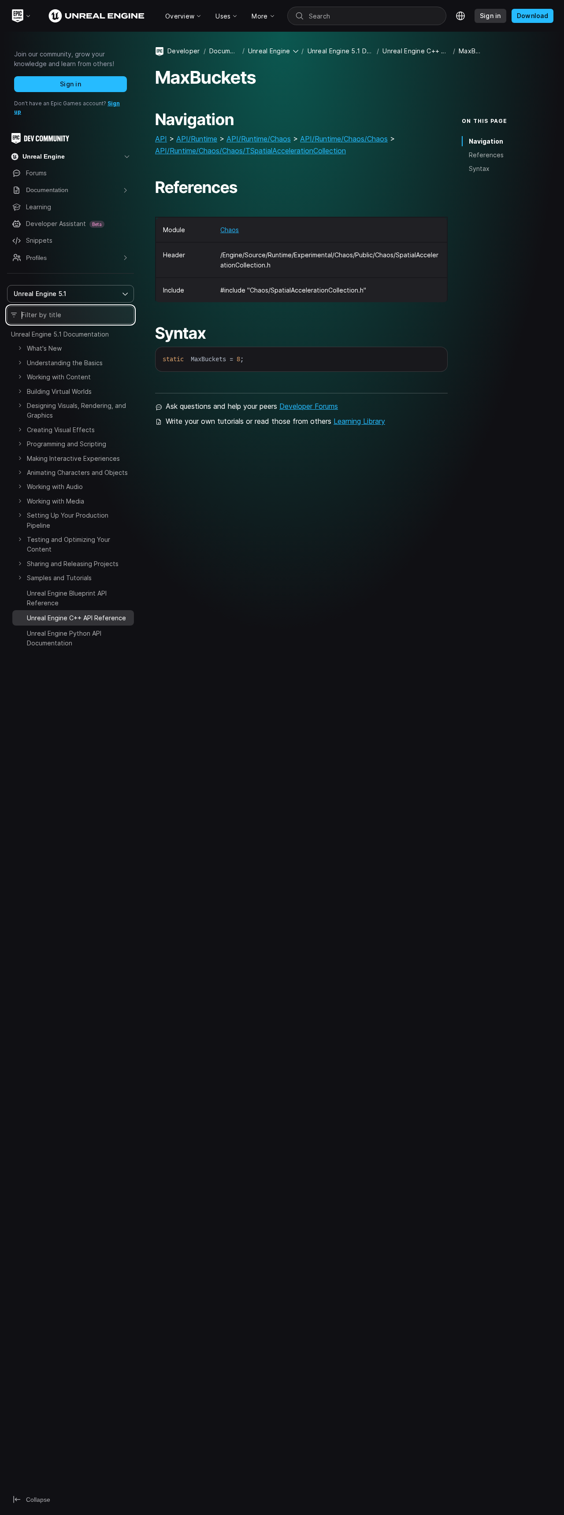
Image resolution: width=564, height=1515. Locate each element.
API (161, 138)
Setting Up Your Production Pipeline (67, 520)
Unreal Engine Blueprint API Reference (67, 598)
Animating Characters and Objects (77, 472)
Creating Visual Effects (61, 429)
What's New (44, 348)
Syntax (479, 168)
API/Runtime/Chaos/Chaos (344, 138)
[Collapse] (19, 616)
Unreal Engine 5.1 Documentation (60, 334)
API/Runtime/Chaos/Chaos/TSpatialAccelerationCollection (250, 150)
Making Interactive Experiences (73, 458)
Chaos (229, 229)
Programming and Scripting (66, 444)
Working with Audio (55, 486)
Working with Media (55, 501)
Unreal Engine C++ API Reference (415, 51)
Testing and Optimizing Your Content (68, 544)
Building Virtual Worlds (59, 391)
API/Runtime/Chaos (258, 138)
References (486, 155)
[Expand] (19, 348)
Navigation (486, 141)
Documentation (224, 51)
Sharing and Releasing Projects (73, 563)
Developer (183, 51)
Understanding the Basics (65, 363)
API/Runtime (196, 138)
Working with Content (59, 377)
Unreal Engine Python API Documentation (64, 638)
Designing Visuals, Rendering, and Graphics (76, 410)
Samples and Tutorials (59, 578)
